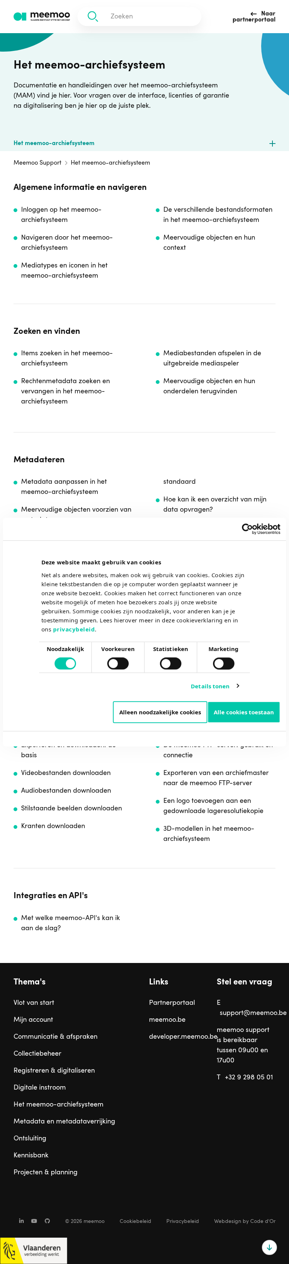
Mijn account (33, 1019)
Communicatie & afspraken (55, 1036)
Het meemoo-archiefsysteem (54, 144)
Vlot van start (34, 1003)
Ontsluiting (30, 1138)
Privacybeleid (182, 1221)
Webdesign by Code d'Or (244, 1221)
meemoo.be (167, 1019)
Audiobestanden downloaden (66, 790)
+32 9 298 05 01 (249, 1077)
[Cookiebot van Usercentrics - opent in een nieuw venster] (247, 529)
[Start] (42, 17)
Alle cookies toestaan (244, 712)
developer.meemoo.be (178, 1036)
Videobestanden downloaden (66, 773)
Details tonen (210, 686)
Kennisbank (31, 1155)
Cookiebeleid (135, 1221)
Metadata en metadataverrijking (64, 1121)
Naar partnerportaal (254, 17)
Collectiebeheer (37, 1053)
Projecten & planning (46, 1172)
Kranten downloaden (53, 826)
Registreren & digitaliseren (54, 1070)
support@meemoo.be (253, 1013)
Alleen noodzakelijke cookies (160, 712)
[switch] (110, 660)
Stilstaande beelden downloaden (71, 808)
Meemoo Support (37, 163)
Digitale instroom (40, 1087)
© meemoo (85, 1221)
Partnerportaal (172, 1003)
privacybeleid (74, 629)
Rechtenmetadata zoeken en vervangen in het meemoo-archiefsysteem (65, 391)
